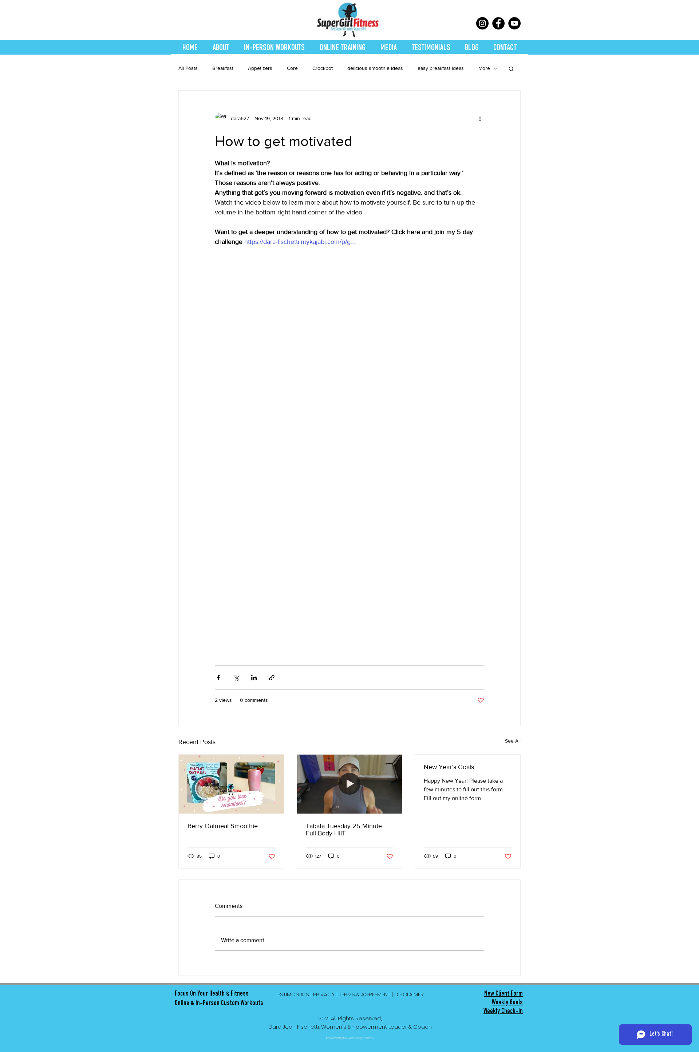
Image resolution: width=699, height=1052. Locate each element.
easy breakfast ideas (441, 68)
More (484, 68)
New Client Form (503, 994)
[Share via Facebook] (218, 677)
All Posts (188, 68)
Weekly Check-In (503, 1012)
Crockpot (322, 68)
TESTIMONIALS (292, 994)
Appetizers (260, 68)
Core (292, 68)
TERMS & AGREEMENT (364, 994)
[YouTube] (514, 23)
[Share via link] (271, 677)
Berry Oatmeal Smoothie (222, 826)
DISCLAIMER (409, 994)
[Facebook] (498, 23)
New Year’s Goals (449, 767)
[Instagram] (482, 23)
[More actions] (479, 118)
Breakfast (222, 68)
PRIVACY (324, 994)
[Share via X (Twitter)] (236, 677)
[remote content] (349, 447)
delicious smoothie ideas (375, 68)
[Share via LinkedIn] (253, 677)
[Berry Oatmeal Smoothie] (231, 784)
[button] (511, 68)
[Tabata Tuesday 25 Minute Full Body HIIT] (349, 784)
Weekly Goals (507, 1003)
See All (513, 741)
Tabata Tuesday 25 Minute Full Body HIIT (344, 829)
